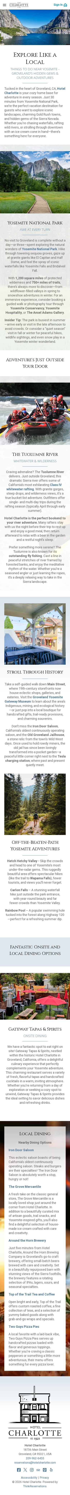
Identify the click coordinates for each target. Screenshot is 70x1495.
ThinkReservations (34, 1486)
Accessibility (29, 1477)
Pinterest (44, 1470)
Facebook (19, 1470)
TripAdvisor (38, 1470)
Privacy (44, 1477)
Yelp (51, 1470)
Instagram (32, 1470)
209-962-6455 (35, 1458)
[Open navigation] (4, 5)
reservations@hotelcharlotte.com (35, 1462)
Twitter (25, 1470)
